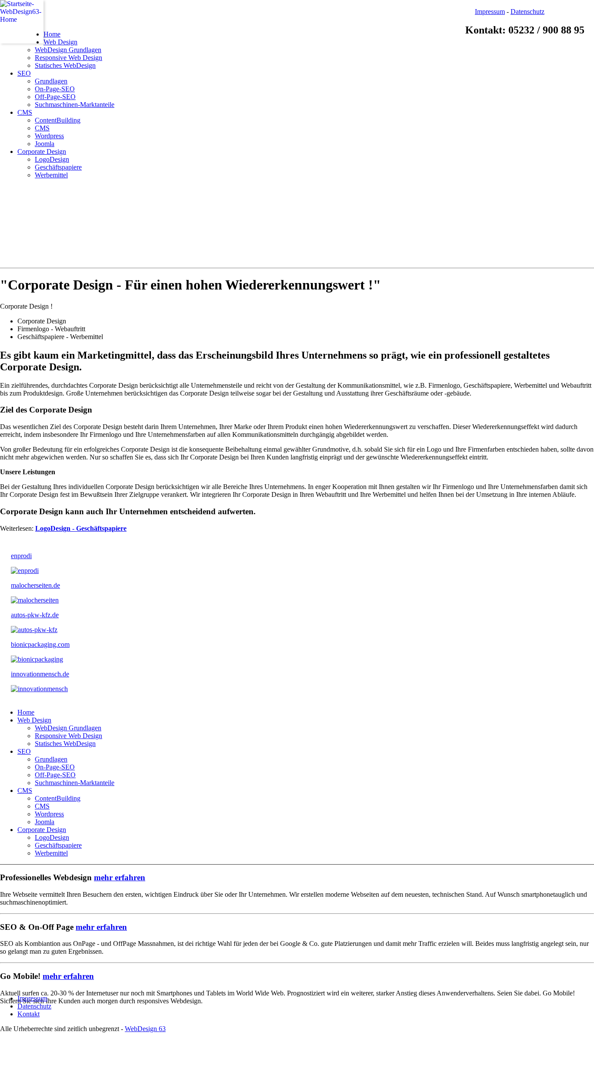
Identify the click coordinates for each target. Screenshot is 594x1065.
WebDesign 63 (145, 1028)
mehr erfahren (119, 877)
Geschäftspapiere (58, 167)
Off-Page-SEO (55, 96)
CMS (24, 112)
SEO (24, 73)
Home (51, 34)
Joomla (44, 143)
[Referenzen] (25, 570)
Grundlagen (51, 81)
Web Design (60, 42)
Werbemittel (51, 175)
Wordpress (49, 136)
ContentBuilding (57, 120)
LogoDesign (52, 159)
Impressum (490, 11)
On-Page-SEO (55, 89)
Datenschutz (527, 11)
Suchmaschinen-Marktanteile (74, 104)
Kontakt (28, 1014)
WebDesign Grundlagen (68, 49)
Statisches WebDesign (65, 65)
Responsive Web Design (68, 57)
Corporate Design (41, 151)
